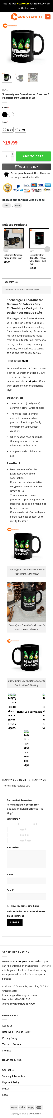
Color (5, 107)
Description (11, 282)
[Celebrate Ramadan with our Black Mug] (13, 238)
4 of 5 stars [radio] (14, 835)
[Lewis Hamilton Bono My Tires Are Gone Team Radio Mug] (39, 238)
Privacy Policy (9, 1038)
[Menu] (4, 17)
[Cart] (48, 17)
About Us (7, 1025)
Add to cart (33, 156)
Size (5, 122)
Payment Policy (10, 1082)
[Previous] (7, 46)
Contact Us (8, 1070)
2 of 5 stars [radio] (27, 824)
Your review (14, 847)
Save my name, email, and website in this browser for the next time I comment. (26, 910)
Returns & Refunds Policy (16, 1031)
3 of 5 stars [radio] (14, 829)
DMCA (5, 1088)
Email (10, 890)
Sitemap (6, 1050)
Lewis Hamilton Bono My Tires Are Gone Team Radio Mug (38, 259)
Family (6, 206)
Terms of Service (11, 1044)
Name (11, 874)
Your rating (13, 818)
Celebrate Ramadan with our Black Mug (13, 256)
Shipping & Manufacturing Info (22, 289)
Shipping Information (13, 1076)
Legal (5, 1094)
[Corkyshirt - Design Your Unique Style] (27, 17)
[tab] (26, 282)
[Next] (46, 46)
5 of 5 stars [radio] (14, 840)
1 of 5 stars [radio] (11, 824)
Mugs (5, 89)
